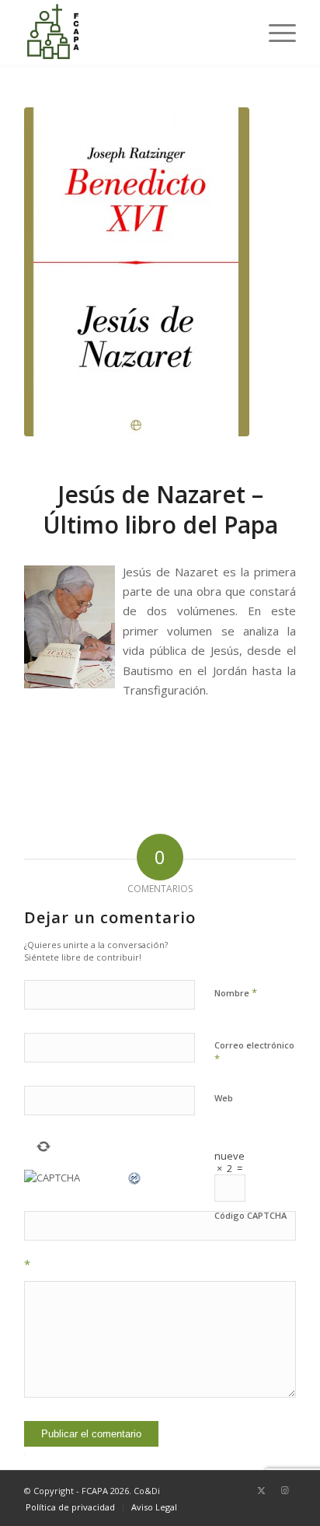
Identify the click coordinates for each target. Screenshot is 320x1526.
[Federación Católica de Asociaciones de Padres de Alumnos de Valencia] (133, 32)
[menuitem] (274, 32)
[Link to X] (261, 1490)
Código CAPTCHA (250, 1215)
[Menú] (274, 32)
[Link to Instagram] (284, 1490)
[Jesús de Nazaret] (136, 271)
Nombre (235, 992)
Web (223, 1098)
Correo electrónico (254, 1052)
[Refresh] (135, 1178)
